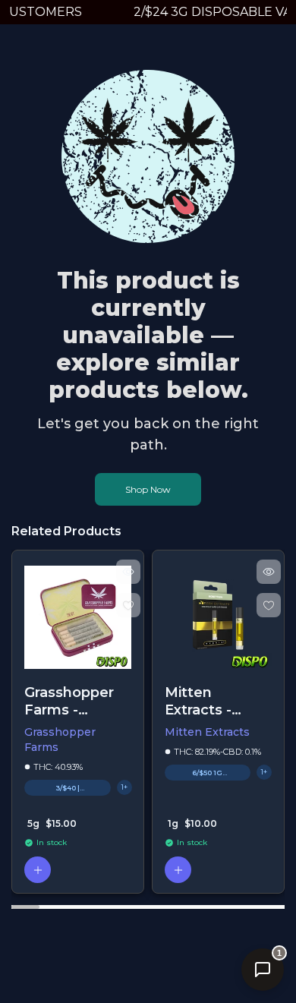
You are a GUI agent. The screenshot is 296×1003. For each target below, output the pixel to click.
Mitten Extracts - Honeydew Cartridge (204, 701)
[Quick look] (128, 572)
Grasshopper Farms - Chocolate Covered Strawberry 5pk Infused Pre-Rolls (69, 701)
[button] (37, 869)
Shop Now (148, 489)
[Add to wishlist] (128, 605)
